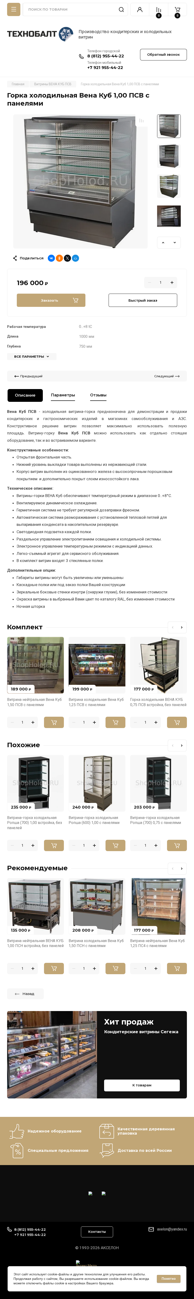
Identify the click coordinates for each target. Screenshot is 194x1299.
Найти (121, 9)
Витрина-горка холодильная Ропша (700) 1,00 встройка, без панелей (34, 822)
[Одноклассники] (59, 258)
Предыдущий (31, 376)
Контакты (97, 1232)
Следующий (164, 376)
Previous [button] (163, 243)
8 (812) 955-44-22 (105, 56)
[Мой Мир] (75, 258)
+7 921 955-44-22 (105, 67)
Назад (28, 993)
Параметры (63, 395)
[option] (80, 181)
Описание (25, 395)
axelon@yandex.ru (172, 1229)
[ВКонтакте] (51, 258)
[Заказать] (54, 722)
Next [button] (175, 243)
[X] (67, 258)
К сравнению (141, 120)
